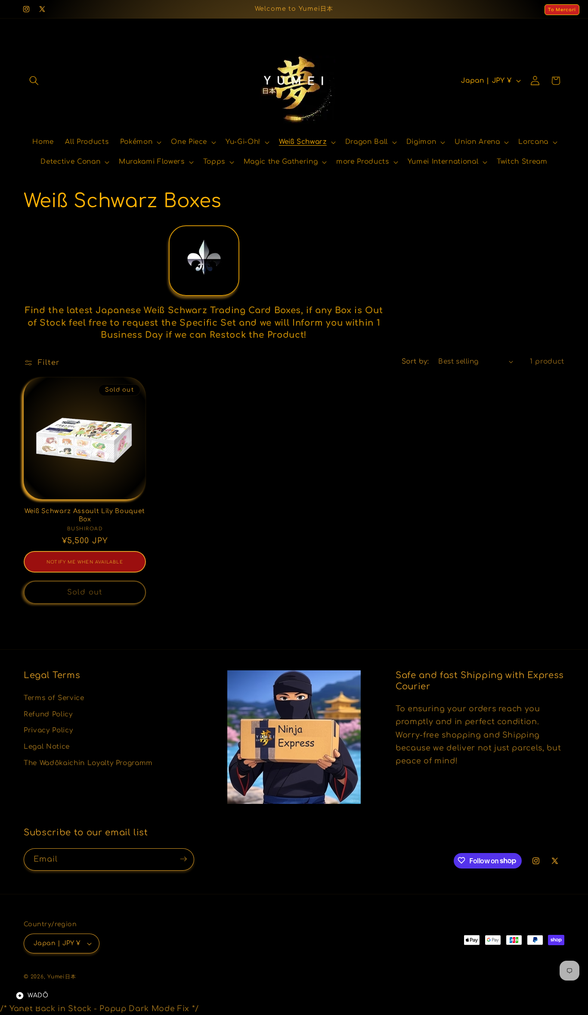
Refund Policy (48, 714)
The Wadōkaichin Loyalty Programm (88, 762)
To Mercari (562, 9)
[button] (34, 80)
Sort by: (415, 361)
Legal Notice (47, 746)
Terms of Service (54, 697)
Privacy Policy (48, 730)
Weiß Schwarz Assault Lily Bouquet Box (85, 515)
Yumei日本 (61, 977)
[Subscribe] (183, 859)
